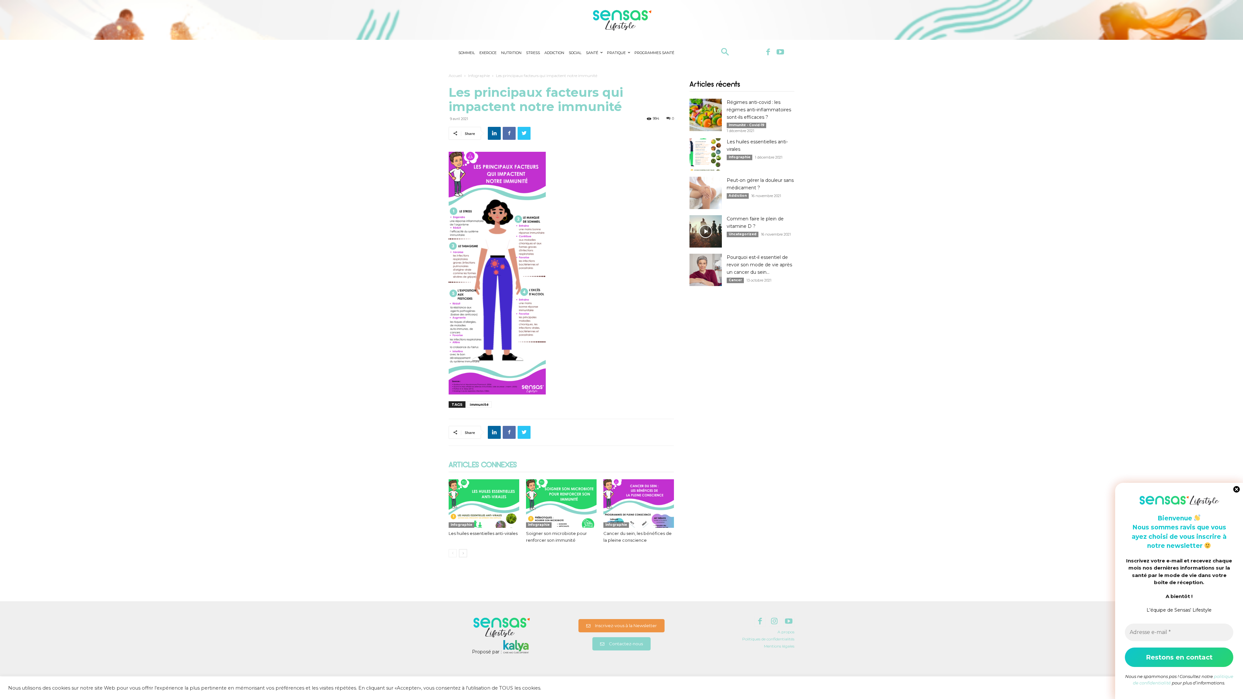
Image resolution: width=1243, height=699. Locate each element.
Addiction (738, 196)
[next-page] (463, 553)
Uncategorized (742, 234)
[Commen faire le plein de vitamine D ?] (705, 231)
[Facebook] (768, 52)
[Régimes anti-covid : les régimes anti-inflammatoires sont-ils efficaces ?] (705, 115)
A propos (786, 631)
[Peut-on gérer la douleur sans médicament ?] (705, 193)
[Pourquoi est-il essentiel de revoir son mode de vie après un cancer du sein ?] (705, 270)
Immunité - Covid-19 (746, 125)
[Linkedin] (494, 133)
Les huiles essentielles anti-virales (483, 533)
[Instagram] (774, 621)
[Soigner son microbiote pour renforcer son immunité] (561, 503)
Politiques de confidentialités (768, 639)
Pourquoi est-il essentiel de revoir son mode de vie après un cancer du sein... (759, 264)
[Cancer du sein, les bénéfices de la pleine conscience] (638, 503)
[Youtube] (780, 52)
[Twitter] (524, 133)
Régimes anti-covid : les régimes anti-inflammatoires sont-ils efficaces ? (759, 109)
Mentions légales (779, 646)
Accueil (455, 75)
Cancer (735, 280)
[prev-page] (453, 553)
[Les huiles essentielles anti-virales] (484, 503)
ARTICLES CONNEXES (483, 465)
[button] (725, 52)
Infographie (479, 75)
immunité (479, 404)
